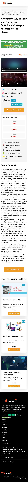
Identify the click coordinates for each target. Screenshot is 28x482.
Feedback (4, 435)
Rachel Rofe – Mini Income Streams (13, 336)
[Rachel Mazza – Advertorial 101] (14, 296)
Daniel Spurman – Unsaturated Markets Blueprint (11, 374)
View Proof (22, 54)
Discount (4, 432)
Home (3, 11)
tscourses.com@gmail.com (12, 411)
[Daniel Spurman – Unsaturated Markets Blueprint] (14, 369)
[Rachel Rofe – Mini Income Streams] (14, 333)
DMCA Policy (8, 477)
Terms (14, 477)
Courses (9, 11)
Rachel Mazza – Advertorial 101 (12, 300)
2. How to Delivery (8, 457)
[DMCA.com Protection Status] (6, 418)
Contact (4, 437)
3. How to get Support (9, 462)
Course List (5, 427)
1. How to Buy (7, 444)
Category (4, 430)
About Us (4, 424)
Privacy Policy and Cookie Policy (22, 478)
